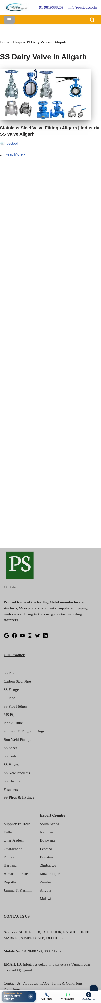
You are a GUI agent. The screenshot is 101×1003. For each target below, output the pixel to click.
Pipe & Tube (13, 723)
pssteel (12, 143)
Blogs (17, 42)
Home (4, 42)
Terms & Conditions (67, 983)
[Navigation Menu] (9, 20)
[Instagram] (30, 637)
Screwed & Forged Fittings (24, 731)
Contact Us (12, 983)
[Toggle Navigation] (94, 988)
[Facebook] (14, 637)
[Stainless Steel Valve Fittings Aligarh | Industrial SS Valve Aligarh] (50, 94)
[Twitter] (37, 637)
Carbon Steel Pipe (17, 681)
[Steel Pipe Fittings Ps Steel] (16, 7)
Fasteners (11, 789)
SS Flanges (12, 690)
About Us (30, 983)
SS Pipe (9, 673)
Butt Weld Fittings (17, 740)
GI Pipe (9, 698)
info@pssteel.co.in (82, 7)
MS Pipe (10, 715)
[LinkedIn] (45, 637)
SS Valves (11, 765)
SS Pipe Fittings (15, 706)
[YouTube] (22, 637)
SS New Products (17, 773)
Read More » (15, 154)
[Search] (92, 19)
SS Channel (12, 781)
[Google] (7, 637)
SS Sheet (10, 748)
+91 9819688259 (50, 7)
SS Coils (10, 756)
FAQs (44, 983)
